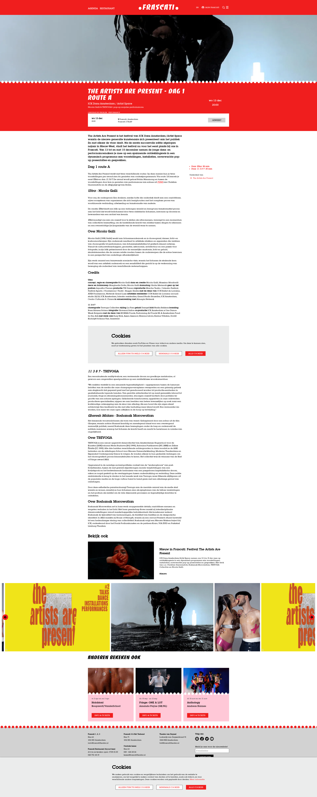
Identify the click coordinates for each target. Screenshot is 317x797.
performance (114, 112)
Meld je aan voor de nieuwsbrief (211, 746)
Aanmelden (204, 757)
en (197, 7)
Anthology (193, 702)
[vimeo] (207, 739)
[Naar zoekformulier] (223, 7)
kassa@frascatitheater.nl (135, 755)
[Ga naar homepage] (158, 7)
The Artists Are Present (203, 178)
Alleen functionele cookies (133, 353)
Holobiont (98, 702)
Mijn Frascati (212, 7)
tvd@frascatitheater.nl (169, 743)
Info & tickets (102, 715)
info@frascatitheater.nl (98, 743)
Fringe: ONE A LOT (150, 702)
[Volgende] (312, 617)
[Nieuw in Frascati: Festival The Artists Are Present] (121, 560)
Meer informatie (197, 779)
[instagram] (197, 739)
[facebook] (202, 739)
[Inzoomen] (112, 649)
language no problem (97, 112)
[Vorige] (5, 617)
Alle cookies (195, 353)
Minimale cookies (169, 353)
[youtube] (212, 739)
